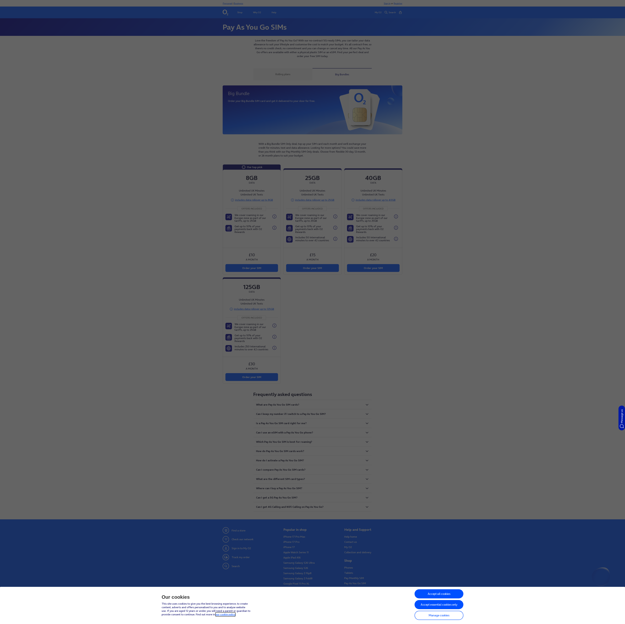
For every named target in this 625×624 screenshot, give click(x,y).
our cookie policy (225, 614)
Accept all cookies (439, 594)
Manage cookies (439, 615)
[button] (621, 418)
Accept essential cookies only (439, 604)
